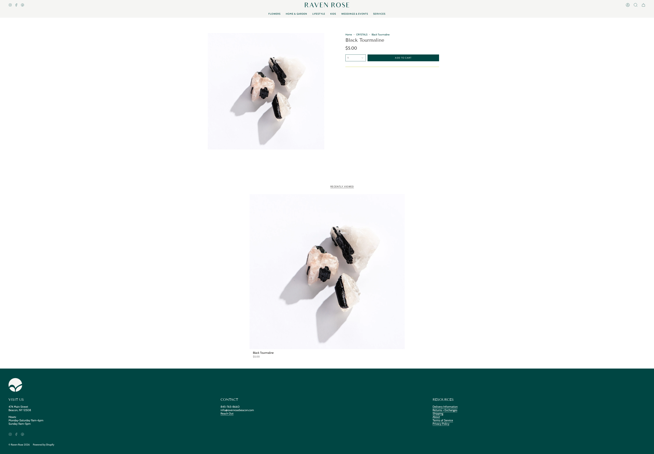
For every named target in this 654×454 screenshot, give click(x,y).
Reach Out (227, 413)
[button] (636, 5)
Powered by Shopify (43, 444)
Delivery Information (445, 406)
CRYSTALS (362, 34)
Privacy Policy (441, 423)
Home (348, 34)
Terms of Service (443, 420)
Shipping (438, 413)
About (436, 417)
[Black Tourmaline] (327, 271)
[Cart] (643, 5)
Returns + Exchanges (445, 410)
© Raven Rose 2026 (19, 444)
